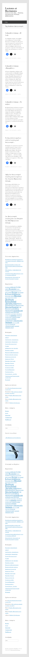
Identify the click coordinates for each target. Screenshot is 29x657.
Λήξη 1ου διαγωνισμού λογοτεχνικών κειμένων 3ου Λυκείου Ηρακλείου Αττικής (13, 177)
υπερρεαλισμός (9, 326)
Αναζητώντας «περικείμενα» (11, 339)
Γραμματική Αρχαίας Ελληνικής (15, 290)
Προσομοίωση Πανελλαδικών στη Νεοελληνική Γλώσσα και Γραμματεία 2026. (13, 266)
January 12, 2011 (8, 94)
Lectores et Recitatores (11, 9)
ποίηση (8, 322)
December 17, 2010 (8, 166)
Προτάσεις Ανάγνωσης (10, 361)
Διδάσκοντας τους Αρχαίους (11, 348)
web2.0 (7, 289)
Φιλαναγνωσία (10, 309)
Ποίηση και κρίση (20, 305)
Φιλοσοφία (7, 380)
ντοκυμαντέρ (18, 320)
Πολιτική (8, 307)
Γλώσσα (7, 290)
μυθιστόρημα (9, 320)
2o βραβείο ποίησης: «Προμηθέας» (12, 67)
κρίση (7, 319)
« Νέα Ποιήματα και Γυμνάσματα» (13, 437)
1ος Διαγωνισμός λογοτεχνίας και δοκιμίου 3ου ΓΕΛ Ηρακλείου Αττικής (14, 219)
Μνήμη (12, 296)
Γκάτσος (18, 289)
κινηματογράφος (16, 317)
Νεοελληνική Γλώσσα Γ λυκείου (11, 297)
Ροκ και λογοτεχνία (9, 365)
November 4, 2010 (8, 248)
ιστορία (13, 315)
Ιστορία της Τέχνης (9, 359)
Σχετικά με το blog (9, 367)
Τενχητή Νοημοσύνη (9, 369)
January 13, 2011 (8, 58)
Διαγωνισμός (8, 292)
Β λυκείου (12, 289)
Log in (6, 413)
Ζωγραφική (20, 292)
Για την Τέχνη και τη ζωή (10, 344)
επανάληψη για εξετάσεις (10, 313)
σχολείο (12, 324)
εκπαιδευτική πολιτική (12, 312)
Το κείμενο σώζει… (9, 372)
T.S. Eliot (18, 287)
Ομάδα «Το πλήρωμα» (15, 402)
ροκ (18, 322)
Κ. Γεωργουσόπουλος (13, 294)
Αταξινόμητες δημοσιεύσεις (11, 342)
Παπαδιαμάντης (10, 305)
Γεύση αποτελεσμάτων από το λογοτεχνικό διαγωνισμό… (13, 140)
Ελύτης (15, 292)
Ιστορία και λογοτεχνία (10, 357)
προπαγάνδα (14, 322)
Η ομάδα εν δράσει (17, 58)
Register (7, 411)
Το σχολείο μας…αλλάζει (11, 374)
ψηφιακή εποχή (9, 327)
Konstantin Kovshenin (15, 650)
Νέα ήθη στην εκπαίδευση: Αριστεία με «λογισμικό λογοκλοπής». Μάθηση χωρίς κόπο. (14, 261)
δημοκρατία (9, 310)
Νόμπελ (19, 303)
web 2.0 (7, 337)
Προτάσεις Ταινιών (9, 363)
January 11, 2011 (8, 130)
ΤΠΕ (20, 307)
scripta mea (13, 287)
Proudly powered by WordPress (11, 648)
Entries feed (7, 415)
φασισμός (17, 326)
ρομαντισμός (7, 324)
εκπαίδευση (18, 310)
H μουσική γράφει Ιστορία (11, 335)
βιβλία (17, 309)
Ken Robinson (7, 287)
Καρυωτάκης (8, 296)
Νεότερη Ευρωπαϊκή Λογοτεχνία (11, 301)
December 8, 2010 (8, 208)
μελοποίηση (12, 319)
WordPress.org (8, 419)
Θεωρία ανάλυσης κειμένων (11, 354)
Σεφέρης (15, 307)
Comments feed (8, 417)
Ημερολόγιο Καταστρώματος (12, 352)
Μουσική (17, 295)
